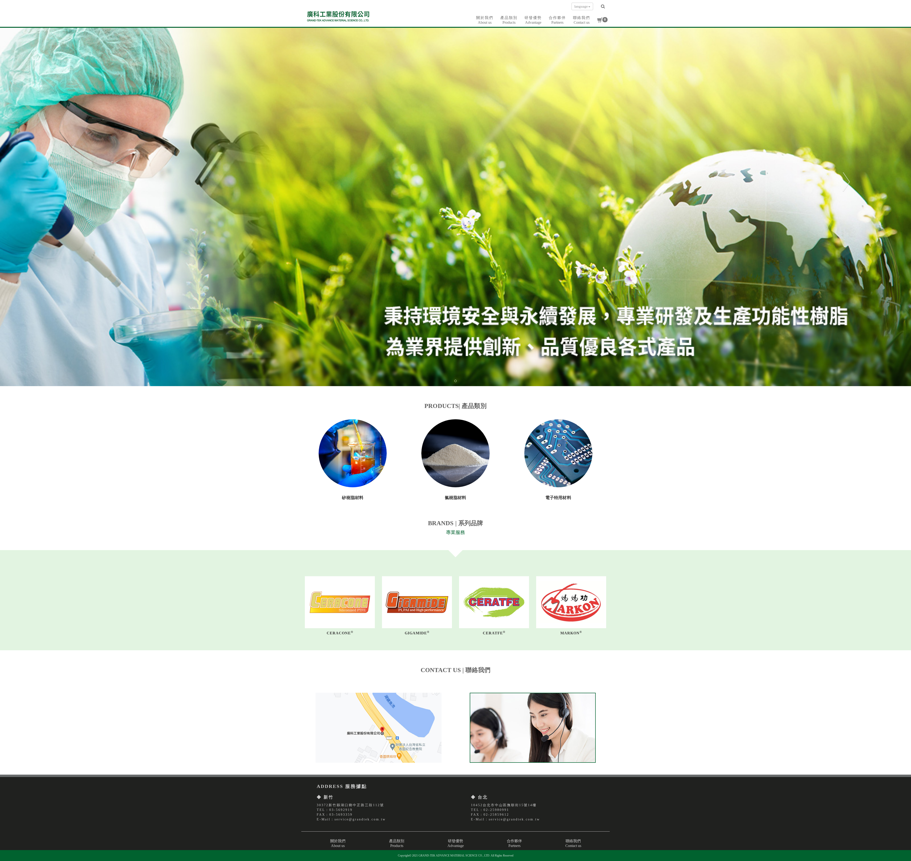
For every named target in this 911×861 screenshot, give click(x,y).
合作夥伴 (557, 20)
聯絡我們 (581, 20)
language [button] (581, 6)
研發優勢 (533, 20)
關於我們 (484, 20)
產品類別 (508, 20)
